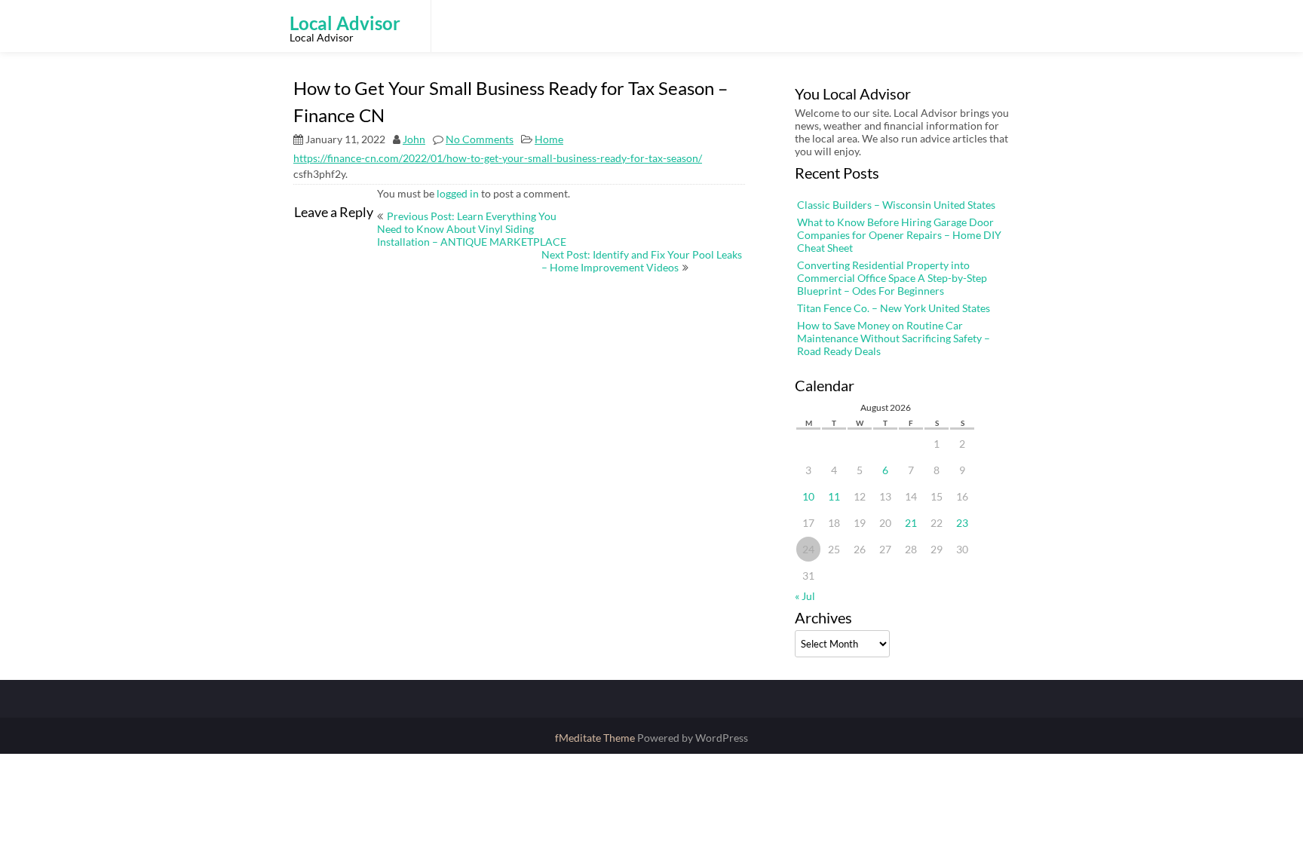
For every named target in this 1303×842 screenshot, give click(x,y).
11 (834, 496)
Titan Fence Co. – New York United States (893, 308)
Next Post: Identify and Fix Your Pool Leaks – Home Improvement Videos (641, 261)
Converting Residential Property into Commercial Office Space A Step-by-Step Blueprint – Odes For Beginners (892, 278)
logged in (458, 193)
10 (808, 496)
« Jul (805, 595)
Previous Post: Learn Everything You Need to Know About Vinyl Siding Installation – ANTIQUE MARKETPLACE (471, 229)
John (414, 139)
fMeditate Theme (596, 737)
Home (549, 139)
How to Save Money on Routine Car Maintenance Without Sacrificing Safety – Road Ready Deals (893, 338)
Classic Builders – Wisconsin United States (896, 204)
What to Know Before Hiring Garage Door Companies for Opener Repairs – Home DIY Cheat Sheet (899, 235)
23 (962, 522)
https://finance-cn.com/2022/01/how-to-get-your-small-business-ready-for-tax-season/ (497, 158)
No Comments (480, 139)
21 (911, 522)
